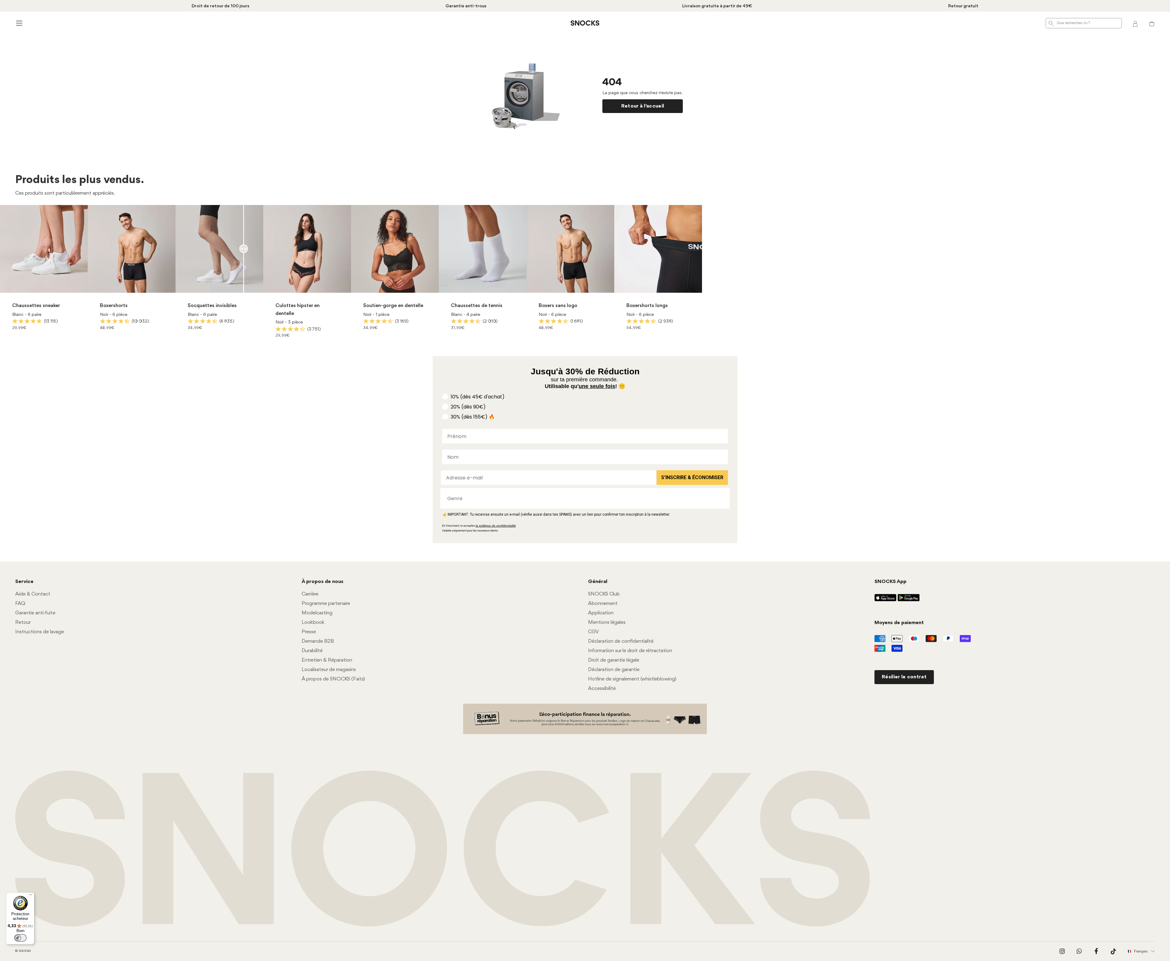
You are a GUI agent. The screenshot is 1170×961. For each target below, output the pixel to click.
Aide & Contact (32, 594)
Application (601, 613)
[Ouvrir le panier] (1151, 23)
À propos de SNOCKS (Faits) (333, 679)
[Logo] (585, 23)
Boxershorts (114, 305)
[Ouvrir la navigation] (18, 23)
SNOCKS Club (604, 594)
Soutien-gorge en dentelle (393, 305)
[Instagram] (1062, 951)
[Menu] (30, 896)
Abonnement (603, 603)
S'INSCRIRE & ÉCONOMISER (692, 477)
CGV (593, 631)
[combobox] (583, 498)
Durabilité (312, 650)
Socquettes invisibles (212, 305)
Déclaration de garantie (614, 669)
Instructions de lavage (39, 631)
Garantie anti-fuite (35, 613)
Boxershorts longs (647, 305)
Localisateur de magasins (329, 669)
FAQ (20, 603)
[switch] (20, 938)
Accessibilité (602, 688)
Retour (23, 622)
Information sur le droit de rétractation (630, 650)
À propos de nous (322, 581)
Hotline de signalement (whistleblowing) (632, 679)
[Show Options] (722, 498)
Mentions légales (607, 622)
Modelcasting (317, 613)
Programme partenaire (326, 603)
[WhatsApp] (1079, 951)
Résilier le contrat (904, 677)
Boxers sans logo (558, 305)
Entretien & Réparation (327, 660)
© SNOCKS (23, 951)
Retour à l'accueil (642, 106)
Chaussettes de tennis (476, 305)
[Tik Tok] (1113, 951)
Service (24, 581)
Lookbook (313, 622)
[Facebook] (1096, 951)
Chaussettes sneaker (36, 305)
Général (597, 581)
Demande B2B (318, 641)
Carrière (310, 594)
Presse (309, 631)
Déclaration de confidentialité (621, 641)
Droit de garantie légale (613, 660)
